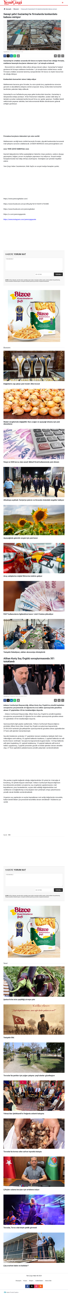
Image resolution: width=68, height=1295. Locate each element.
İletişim (31, 1280)
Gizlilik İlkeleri (39, 1280)
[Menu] (63, 2)
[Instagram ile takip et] (36, 1286)
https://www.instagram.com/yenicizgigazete (19, 219)
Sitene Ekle (48, 1280)
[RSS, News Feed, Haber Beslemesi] (40, 1286)
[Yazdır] (18, 55)
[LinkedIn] (11, 55)
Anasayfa (8, 9)
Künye (25, 1280)
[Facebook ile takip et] (27, 1286)
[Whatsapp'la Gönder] (14, 55)
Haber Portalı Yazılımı (12, 1292)
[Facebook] (4, 55)
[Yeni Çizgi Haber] (12, 2)
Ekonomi (16, 9)
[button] (55, 55)
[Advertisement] (34, 120)
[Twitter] (8, 55)
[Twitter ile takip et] (32, 1286)
